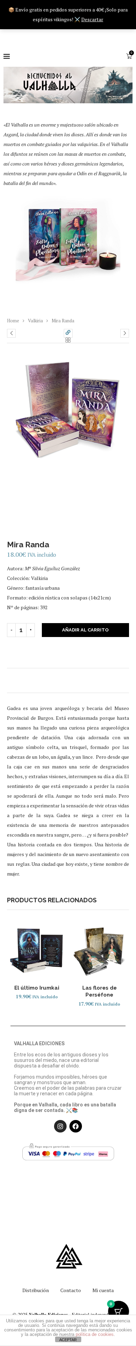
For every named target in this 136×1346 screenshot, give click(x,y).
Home (13, 320)
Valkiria (35, 320)
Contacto (70, 1290)
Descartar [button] (92, 19)
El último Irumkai (36, 988)
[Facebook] (75, 1126)
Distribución (35, 1290)
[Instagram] (60, 1126)
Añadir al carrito (85, 629)
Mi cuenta (103, 1290)
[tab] (68, 678)
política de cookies (95, 1334)
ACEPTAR (68, 1340)
